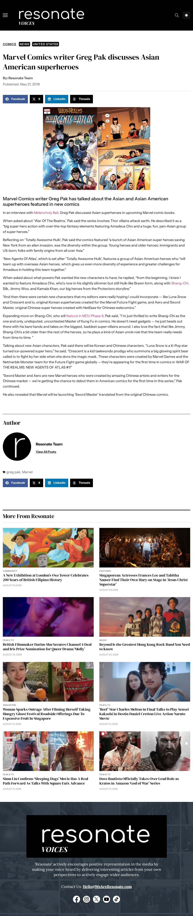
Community (10, 571)
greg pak (13, 472)
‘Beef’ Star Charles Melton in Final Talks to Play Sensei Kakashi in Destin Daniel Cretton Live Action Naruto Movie (144, 714)
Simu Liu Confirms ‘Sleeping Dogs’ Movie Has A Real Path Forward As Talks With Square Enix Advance (45, 781)
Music (103, 640)
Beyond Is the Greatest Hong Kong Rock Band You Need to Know (144, 647)
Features (105, 571)
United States (45, 44)
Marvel (27, 472)
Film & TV (8, 640)
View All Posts (46, 451)
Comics (9, 44)
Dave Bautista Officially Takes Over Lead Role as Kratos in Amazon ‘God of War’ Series (139, 781)
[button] (15, 99)
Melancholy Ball (46, 213)
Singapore (9, 705)
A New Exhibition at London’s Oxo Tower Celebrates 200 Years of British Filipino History (46, 577)
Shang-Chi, (180, 283)
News (24, 44)
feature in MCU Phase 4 (84, 316)
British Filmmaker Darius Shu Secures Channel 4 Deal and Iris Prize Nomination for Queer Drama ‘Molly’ (47, 647)
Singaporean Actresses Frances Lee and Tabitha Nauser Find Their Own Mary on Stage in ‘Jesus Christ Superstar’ (143, 580)
